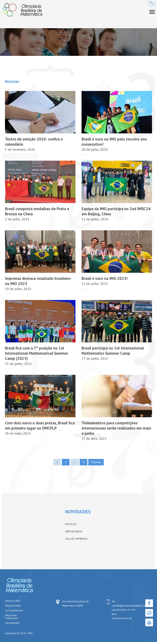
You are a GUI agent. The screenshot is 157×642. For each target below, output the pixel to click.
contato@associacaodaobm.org (125, 605)
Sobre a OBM (12, 600)
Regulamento (13, 605)
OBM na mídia (73, 531)
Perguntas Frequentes (11, 617)
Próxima (96, 462)
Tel (113, 601)
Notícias (70, 524)
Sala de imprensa (76, 538)
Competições (12, 622)
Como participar (14, 610)
